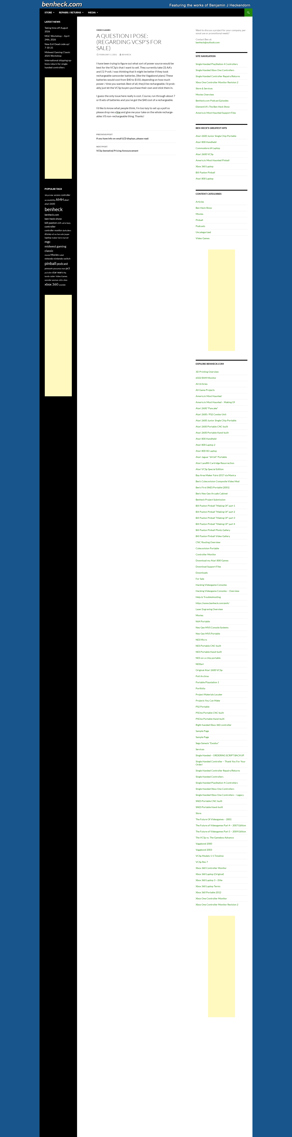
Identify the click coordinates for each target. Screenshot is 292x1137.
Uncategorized (203, 232)
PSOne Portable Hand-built (210, 718)
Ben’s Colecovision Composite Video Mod (217, 481)
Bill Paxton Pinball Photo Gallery (213, 530)
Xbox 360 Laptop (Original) (210, 874)
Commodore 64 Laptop (208, 148)
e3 (53, 234)
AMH (60, 199)
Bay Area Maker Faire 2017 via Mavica (216, 475)
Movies (199, 213)
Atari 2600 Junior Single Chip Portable (216, 135)
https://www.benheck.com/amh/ (212, 603)
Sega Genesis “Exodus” (207, 743)
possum (49, 268)
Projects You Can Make (208, 700)
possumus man (59, 268)
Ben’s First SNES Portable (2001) (212, 487)
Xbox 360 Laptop (204, 166)
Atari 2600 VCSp (204, 154)
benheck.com (52, 214)
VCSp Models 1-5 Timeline (210, 855)
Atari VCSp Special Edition (210, 469)
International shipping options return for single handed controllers (58, 64)
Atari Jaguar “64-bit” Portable (211, 457)
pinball (50, 263)
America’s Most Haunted (209, 396)
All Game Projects (205, 390)
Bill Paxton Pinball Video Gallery (213, 536)
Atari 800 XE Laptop (206, 450)
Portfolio (200, 688)
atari (66, 199)
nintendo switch (62, 258)
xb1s (61, 280)
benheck (126, 54)
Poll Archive (202, 676)
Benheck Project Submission (210, 499)
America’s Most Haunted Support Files (216, 112)
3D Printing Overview (207, 371)
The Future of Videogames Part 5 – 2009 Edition (221, 831)
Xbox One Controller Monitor (211, 898)
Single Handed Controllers (209, 776)
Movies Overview (205, 94)
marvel (65, 237)
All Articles (202, 383)
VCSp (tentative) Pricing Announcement (117, 148)
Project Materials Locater (209, 694)
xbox (65, 280)
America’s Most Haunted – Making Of (215, 402)
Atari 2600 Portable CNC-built (212, 426)
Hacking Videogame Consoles (211, 584)
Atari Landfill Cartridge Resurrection (215, 463)
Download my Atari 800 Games (212, 560)
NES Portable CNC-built (208, 645)
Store (198, 813)
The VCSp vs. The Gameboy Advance (215, 837)
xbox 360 (51, 284)
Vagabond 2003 (204, 849)
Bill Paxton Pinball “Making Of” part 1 (215, 505)
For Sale (200, 578)
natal (61, 255)
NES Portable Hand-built (209, 651)
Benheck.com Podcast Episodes (212, 100)
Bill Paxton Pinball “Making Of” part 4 (215, 523)
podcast (62, 264)
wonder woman (51, 280)
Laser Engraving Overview (209, 609)
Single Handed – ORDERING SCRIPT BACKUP (220, 755)
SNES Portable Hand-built (209, 807)
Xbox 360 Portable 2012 (208, 892)
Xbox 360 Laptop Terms (208, 886)
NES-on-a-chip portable (208, 657)
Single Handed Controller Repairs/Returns (218, 76)
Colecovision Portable (207, 548)
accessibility (50, 200)
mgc (48, 242)
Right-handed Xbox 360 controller (214, 724)
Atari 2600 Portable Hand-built (212, 432)
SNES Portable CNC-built (209, 801)
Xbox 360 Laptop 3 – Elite (209, 880)
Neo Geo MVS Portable (208, 633)
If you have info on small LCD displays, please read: (122, 136)
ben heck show (53, 218)
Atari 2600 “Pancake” (207, 408)
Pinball (199, 220)
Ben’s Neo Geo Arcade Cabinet (212, 493)
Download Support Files (208, 566)
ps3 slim (48, 272)
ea (56, 234)
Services (200, 749)
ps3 (68, 268)
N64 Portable (203, 621)
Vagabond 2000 (204, 843)
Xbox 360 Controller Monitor (211, 868)
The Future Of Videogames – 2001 (214, 819)
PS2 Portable (202, 706)
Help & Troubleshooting (208, 597)
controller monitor (53, 230)
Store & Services (204, 88)
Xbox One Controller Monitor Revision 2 (217, 82)
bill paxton (51, 222)
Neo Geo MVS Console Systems (212, 627)
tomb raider (50, 276)
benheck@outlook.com (208, 42)
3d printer (49, 195)
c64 (59, 223)
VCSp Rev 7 (202, 861)
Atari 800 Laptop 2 (205, 444)
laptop (48, 237)
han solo (60, 234)
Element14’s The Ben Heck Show (213, 106)
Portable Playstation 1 (207, 682)
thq (64, 272)
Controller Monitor (206, 554)
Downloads (202, 572)
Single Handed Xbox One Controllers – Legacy (220, 794)
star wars (57, 272)
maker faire (57, 237)
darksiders (67, 230)
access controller (62, 195)
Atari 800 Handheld (206, 142)
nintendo (49, 258)
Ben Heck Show (204, 207)
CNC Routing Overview (208, 542)
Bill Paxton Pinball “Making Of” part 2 (215, 511)
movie (47, 255)
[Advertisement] (221, 300)
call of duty (66, 223)
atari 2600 (50, 203)
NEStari (200, 664)
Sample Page (202, 731)
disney (48, 234)
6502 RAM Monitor (206, 377)
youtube (62, 285)
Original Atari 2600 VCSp (209, 670)
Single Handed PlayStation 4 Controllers (217, 64)
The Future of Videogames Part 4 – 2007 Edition (221, 825)
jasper (66, 234)
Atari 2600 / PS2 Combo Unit (211, 414)
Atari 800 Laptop (204, 178)
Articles (200, 201)
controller (50, 226)
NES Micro (201, 639)
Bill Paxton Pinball (205, 172)
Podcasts (200, 226)
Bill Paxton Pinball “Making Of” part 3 (215, 517)
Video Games (103, 30)
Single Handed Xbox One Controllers (215, 70)
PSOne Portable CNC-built (210, 712)
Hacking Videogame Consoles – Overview (217, 590)
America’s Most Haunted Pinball (212, 160)
